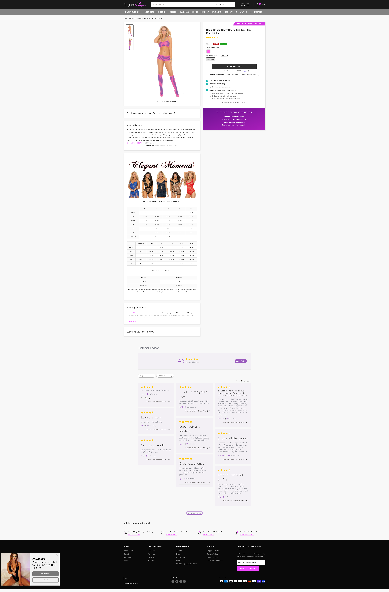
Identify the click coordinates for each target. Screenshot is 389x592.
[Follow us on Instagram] (180, 581)
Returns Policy (212, 554)
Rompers (151, 554)
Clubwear (184, 12)
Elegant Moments (134, 143)
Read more (223, 415)
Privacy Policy (212, 557)
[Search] (232, 4)
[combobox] (146, 376)
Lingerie (161, 12)
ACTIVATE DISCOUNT (248, 568)
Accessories (256, 12)
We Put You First (171, 534)
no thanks (45, 580)
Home (125, 18)
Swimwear (216, 12)
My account (245, 5)
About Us (179, 551)
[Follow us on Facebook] (173, 581)
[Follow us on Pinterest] (184, 581)
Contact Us (180, 557)
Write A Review (240, 361)
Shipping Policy (213, 551)
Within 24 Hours (208, 534)
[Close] (57, 555)
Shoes (195, 12)
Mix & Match (241, 12)
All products (132, 18)
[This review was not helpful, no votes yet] (169, 402)
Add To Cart (234, 66)
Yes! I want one (45, 574)
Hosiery (205, 12)
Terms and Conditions (215, 560)
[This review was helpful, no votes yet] (165, 402)
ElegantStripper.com (136, 313)
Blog (178, 554)
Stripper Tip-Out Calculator (186, 564)
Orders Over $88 (134, 534)
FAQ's (178, 560)
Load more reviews (194, 513)
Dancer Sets (148, 12)
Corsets (229, 12)
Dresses (172, 12)
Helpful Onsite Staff (247, 534)
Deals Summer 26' (131, 12)
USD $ (126, 578)
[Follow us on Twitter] (176, 581)
